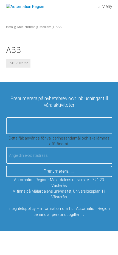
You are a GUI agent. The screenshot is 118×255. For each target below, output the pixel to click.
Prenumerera (56, 171)
